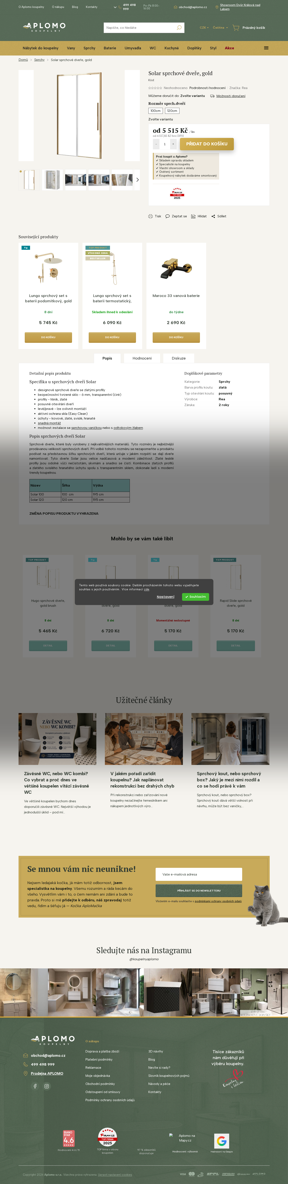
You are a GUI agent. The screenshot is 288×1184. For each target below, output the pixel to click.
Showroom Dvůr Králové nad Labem (240, 7)
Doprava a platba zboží (102, 1051)
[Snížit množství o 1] (156, 144)
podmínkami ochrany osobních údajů (218, 901)
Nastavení (165, 597)
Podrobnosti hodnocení (207, 88)
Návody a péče (159, 1084)
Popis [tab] (107, 358)
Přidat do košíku (206, 143)
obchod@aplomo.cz (48, 1055)
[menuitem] (41, 48)
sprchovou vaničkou (86, 428)
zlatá (223, 387)
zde (146, 589)
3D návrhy (155, 1051)
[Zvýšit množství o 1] (173, 144)
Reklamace (93, 1068)
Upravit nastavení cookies (115, 1174)
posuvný (225, 393)
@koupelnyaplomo (144, 959)
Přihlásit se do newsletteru (199, 890)
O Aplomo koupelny (31, 7)
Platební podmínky (99, 1059)
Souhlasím (198, 597)
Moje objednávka (97, 1076)
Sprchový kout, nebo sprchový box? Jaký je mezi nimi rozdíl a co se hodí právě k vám (229, 780)
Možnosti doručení (230, 96)
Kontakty (91, 7)
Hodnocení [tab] (142, 358)
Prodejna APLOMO (47, 1073)
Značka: (238, 88)
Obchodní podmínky (100, 1084)
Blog (75, 7)
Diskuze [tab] (179, 358)
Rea (222, 399)
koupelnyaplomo (46, 1085)
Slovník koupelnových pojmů (168, 1076)
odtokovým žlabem (128, 428)
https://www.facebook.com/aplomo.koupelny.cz (35, 1085)
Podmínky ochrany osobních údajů (110, 1100)
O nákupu (58, 7)
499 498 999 (43, 1064)
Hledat (179, 27)
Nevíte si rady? (159, 1068)
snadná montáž (49, 423)
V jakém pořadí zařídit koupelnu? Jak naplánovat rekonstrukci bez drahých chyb (142, 780)
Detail (48, 645)
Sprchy (224, 382)
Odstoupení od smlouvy (102, 1092)
